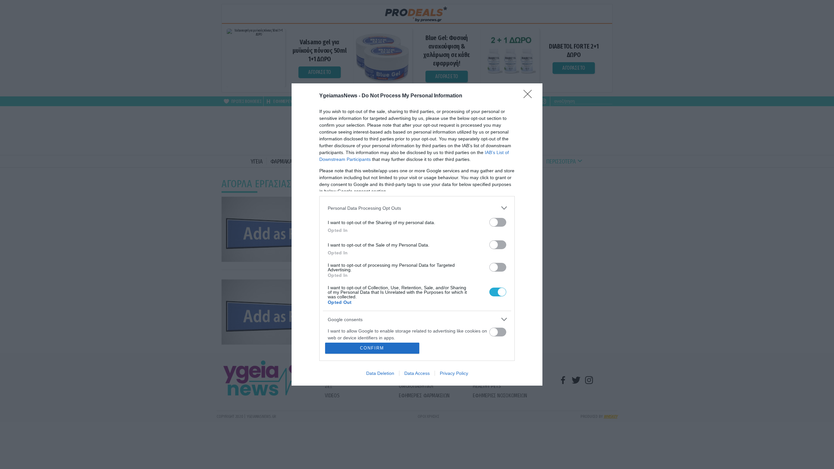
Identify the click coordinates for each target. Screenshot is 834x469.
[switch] (497, 222)
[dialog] (417, 234)
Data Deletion (380, 373)
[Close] (530, 96)
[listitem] (417, 208)
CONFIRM (372, 348)
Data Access (417, 373)
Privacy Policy (454, 373)
